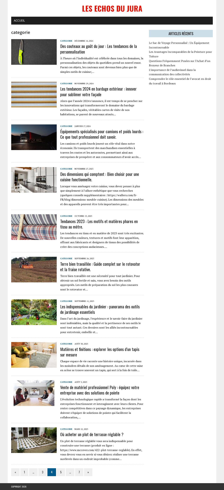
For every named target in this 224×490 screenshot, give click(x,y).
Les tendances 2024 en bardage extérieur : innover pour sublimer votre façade (98, 91)
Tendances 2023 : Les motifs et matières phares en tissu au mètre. (99, 224)
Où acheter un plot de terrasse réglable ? (92, 434)
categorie (66, 40)
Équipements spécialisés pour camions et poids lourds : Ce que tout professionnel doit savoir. (101, 134)
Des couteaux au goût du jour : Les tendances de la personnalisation (98, 49)
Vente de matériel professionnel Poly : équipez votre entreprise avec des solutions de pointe (99, 390)
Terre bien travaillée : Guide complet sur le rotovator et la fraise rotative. (100, 266)
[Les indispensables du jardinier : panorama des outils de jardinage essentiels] (34, 323)
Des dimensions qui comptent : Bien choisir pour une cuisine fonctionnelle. (99, 177)
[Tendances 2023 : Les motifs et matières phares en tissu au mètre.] (34, 237)
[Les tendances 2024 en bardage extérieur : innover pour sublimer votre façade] (34, 105)
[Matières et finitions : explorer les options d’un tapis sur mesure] (34, 365)
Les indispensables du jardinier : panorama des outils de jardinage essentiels (100, 309)
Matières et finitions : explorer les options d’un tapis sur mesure (99, 352)
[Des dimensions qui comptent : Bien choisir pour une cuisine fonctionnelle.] (34, 190)
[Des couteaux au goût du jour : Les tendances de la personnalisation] (34, 62)
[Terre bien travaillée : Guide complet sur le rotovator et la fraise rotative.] (34, 280)
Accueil (19, 20)
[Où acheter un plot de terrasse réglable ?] (34, 451)
